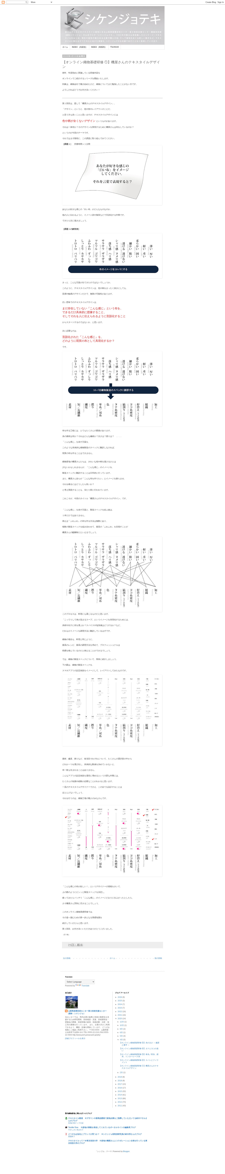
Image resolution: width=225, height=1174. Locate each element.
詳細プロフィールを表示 (75, 1038)
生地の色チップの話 (75, 1123)
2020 (120, 1019)
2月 (121, 1072)
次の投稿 (66, 958)
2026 (120, 997)
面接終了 (71, 1136)
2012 (120, 1102)
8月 (121, 1029)
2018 (120, 1081)
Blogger (126, 1151)
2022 (120, 1011)
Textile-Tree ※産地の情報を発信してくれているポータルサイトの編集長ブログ (102, 1127)
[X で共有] (75, 944)
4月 (121, 1040)
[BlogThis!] (72, 944)
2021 (120, 1015)
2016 (120, 1088)
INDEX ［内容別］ (79, 47)
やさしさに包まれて (75, 1130)
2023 (120, 1008)
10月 (122, 1025)
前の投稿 (158, 958)
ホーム (65, 47)
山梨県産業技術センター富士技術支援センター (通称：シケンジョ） (89, 1012)
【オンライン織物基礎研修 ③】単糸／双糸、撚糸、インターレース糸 (138, 1055)
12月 (122, 1022)
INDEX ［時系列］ (99, 47)
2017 (120, 1084)
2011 (120, 1106)
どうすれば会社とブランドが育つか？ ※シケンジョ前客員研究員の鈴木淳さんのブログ (105, 1134)
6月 (121, 1032)
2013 (120, 1098)
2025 (120, 1001)
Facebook (115, 47)
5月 (121, 1036)
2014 (120, 1095)
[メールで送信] (69, 944)
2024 (120, 1004)
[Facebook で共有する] (78, 944)
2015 (120, 1091)
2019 (120, 1077)
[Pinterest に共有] (81, 944)
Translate (85, 986)
